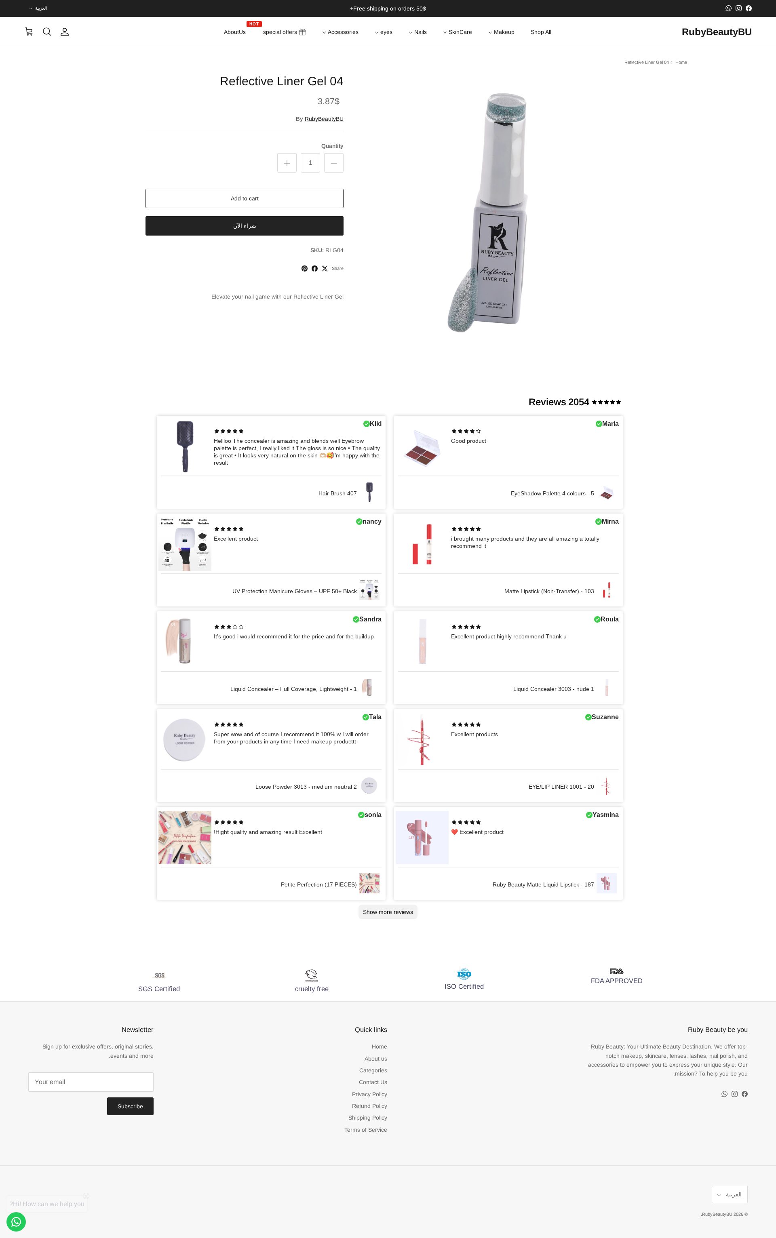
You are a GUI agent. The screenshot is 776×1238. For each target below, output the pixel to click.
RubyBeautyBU (324, 119)
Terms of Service (365, 1129)
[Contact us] (16, 1222)
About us (376, 1058)
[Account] (66, 32)
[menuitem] (541, 32)
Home (681, 62)
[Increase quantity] (287, 163)
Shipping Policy (367, 1117)
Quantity (332, 146)
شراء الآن (244, 226)
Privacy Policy (369, 1094)
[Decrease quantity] (334, 163)
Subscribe (130, 1106)
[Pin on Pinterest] (305, 268)
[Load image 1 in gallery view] (495, 208)
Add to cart (245, 198)
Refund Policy (369, 1106)
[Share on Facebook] (315, 268)
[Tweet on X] (325, 268)
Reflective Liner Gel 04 (646, 62)
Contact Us (373, 1082)
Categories (373, 1070)
